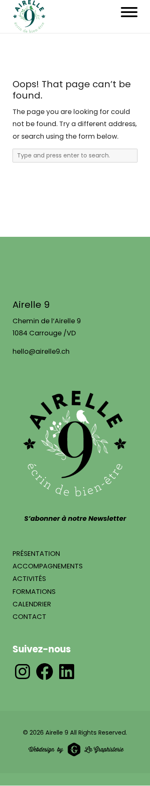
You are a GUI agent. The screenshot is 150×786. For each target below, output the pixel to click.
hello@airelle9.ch (41, 351)
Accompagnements (47, 566)
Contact (29, 616)
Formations (33, 591)
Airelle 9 (56, 732)
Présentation (36, 553)
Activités (29, 578)
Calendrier (31, 604)
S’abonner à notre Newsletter (75, 518)
